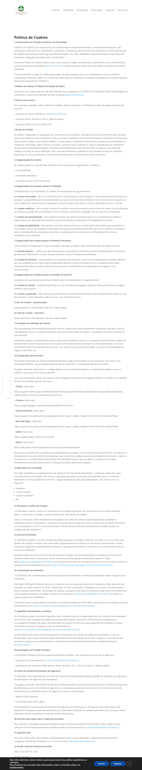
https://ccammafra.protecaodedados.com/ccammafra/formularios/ (82, 565)
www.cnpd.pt (24, 644)
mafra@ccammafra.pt (56, 113)
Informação (68, 10)
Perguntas (110, 10)
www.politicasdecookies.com (82, 741)
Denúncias (123, 10)
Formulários (82, 10)
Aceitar (101, 764)
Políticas (56, 10)
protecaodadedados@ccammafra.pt (37, 561)
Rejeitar (117, 764)
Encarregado (96, 10)
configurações (16, 767)
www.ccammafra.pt (54, 66)
